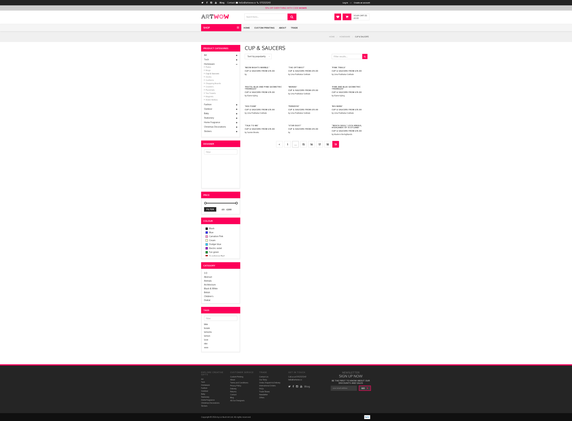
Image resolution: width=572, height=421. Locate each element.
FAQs (261, 389)
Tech (206, 59)
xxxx (206, 347)
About (282, 27)
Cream (212, 240)
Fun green (214, 252)
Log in (345, 3)
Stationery (209, 118)
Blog (222, 2)
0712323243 (265, 2)
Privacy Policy (235, 386)
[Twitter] (202, 2)
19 (335, 144)
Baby (206, 113)
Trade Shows (264, 391)
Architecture (210, 284)
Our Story (263, 380)
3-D (205, 273)
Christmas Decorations (215, 127)
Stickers (208, 131)
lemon (207, 336)
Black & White (211, 288)
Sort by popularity (257, 56)
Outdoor (208, 109)
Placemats (210, 90)
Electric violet (215, 248)
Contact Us (263, 377)
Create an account (362, 3)
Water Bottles (212, 100)
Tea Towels (211, 93)
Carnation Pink (216, 236)
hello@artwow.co (247, 2)
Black (211, 228)
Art (205, 55)
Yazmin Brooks (253, 132)
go (363, 388)
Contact (233, 394)
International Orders (267, 386)
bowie (207, 328)
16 (311, 144)
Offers (261, 397)
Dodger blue (215, 244)
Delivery (233, 389)
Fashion (208, 104)
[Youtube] (215, 2)
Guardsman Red (216, 256)
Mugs (208, 70)
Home (247, 27)
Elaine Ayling (252, 95)
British (207, 292)
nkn (205, 343)
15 (303, 144)
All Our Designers (237, 400)
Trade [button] (294, 27)
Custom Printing (264, 27)
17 (319, 144)
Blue (211, 232)
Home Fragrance (212, 122)
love (206, 339)
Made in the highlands (343, 134)
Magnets (209, 96)
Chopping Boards (213, 83)
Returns (233, 391)
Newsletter (263, 394)
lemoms (208, 332)
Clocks (209, 77)
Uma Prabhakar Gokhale (300, 74)
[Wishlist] (337, 17)
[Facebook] (207, 2)
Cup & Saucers (212, 73)
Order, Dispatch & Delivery (269, 383)
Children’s (208, 296)
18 (327, 144)
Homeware (344, 37)
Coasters (210, 86)
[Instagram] (211, 2)
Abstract (208, 277)
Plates (208, 67)
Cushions (210, 80)
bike (206, 324)
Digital (207, 300)
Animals (208, 280)
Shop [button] (206, 27)
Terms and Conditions (239, 383)
